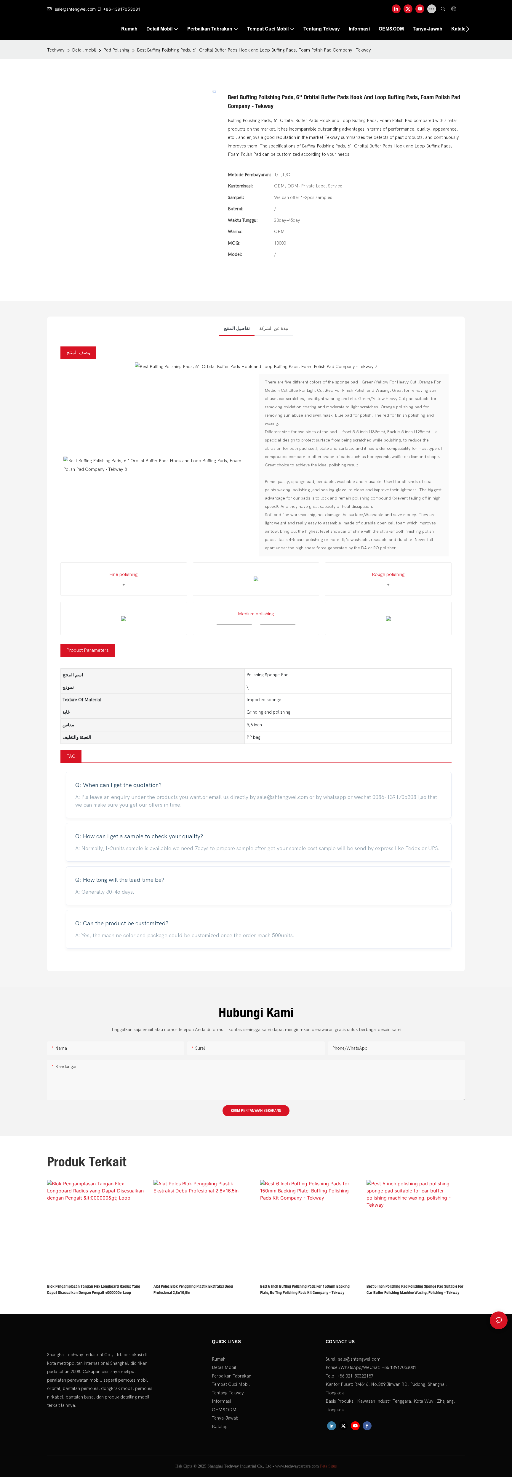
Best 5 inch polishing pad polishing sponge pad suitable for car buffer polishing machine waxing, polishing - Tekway (415, 1289)
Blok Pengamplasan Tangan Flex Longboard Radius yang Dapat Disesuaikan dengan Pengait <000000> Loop (93, 1289)
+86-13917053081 (121, 9)
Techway (56, 50)
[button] (467, 29)
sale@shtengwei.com (75, 9)
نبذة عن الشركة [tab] (273, 328)
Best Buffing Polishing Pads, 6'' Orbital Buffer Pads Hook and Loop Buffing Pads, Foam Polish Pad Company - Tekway (254, 50)
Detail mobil (84, 50)
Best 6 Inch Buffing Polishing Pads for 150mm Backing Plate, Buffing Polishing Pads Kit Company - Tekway (305, 1289)
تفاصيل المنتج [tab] (237, 328)
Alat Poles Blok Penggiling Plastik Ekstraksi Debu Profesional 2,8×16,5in (193, 1289)
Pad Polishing (116, 50)
